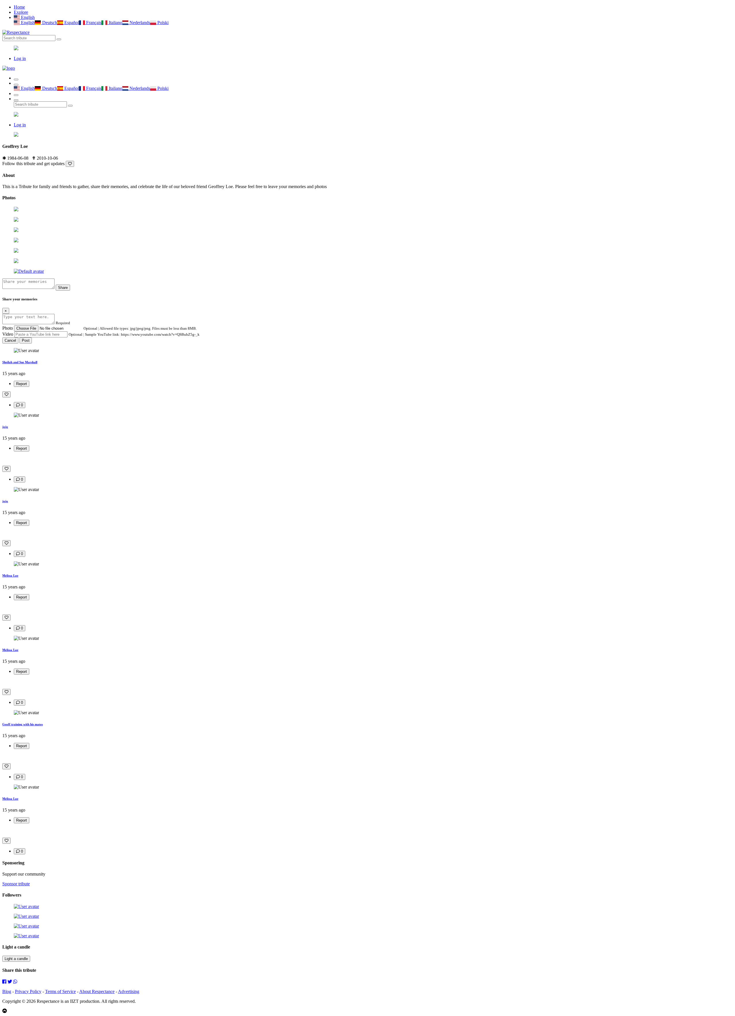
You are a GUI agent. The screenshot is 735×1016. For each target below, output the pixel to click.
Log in (20, 58)
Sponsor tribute (16, 883)
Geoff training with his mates (22, 724)
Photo (7, 328)
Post (26, 340)
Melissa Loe (10, 575)
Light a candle (16, 959)
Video (7, 334)
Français (93, 22)
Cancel (10, 340)
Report (21, 384)
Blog (6, 991)
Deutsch (49, 22)
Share (63, 287)
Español (71, 22)
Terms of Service (60, 991)
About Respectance (97, 991)
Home (19, 7)
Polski (162, 22)
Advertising (128, 991)
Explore (21, 12)
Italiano (115, 22)
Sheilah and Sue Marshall (19, 362)
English (27, 17)
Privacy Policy (28, 991)
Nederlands (139, 22)
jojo (5, 426)
